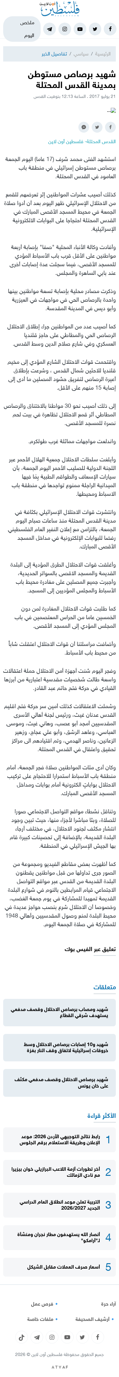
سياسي (81, 53)
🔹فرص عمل (45, 1303)
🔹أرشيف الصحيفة (96, 1319)
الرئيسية (103, 53)
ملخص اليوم (27, 29)
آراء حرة (108, 1303)
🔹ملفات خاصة (43, 1319)
